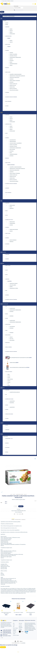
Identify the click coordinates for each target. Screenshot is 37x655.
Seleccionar (3, 647)
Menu (2, 11)
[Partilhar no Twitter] (17, 514)
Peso (1, 502)
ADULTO (25, 494)
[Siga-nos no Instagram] (2, 637)
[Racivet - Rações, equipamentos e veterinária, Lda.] (5, 3)
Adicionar (21, 506)
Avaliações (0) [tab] (23, 519)
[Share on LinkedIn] (22, 514)
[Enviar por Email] (19, 514)
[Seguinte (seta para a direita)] (3, 653)
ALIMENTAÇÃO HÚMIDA (19, 494)
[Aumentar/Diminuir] (1, 649)
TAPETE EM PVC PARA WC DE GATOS (30, 613)
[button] (35, 4)
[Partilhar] (6, 649)
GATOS (14, 494)
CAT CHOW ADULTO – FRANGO (18, 612)
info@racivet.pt (31, 630)
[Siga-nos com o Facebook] (1, 637)
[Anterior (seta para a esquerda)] (1, 653)
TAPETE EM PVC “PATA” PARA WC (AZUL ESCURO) (6, 613)
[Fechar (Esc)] (9, 649)
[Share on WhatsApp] (14, 514)
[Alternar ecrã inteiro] (3, 649)
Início (11, 494)
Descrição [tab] (13, 519)
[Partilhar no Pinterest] (21, 514)
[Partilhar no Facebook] (16, 514)
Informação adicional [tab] (18, 519)
